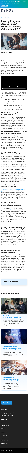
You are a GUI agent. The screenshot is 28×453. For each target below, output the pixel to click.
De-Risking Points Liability (7, 415)
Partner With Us (5, 438)
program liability (8, 210)
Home (3, 17)
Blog (7, 17)
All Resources (4, 423)
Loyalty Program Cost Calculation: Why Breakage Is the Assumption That (12, 348)
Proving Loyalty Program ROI (8, 413)
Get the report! (4, 5)
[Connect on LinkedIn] (25, 450)
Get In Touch (6, 403)
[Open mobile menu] (26, 10)
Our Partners (4, 435)
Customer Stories (5, 425)
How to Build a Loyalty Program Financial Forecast (12, 316)
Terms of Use (4, 443)
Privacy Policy (4, 440)
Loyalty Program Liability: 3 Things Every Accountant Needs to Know (12, 379)
